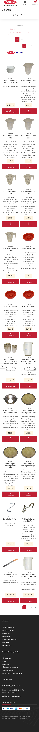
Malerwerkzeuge (8, 627)
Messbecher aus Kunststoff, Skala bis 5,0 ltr (28, 576)
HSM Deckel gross (28, 306)
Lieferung (6, 664)
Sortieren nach (19, 25)
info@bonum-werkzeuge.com (11, 696)
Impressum (7, 658)
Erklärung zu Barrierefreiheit (12, 673)
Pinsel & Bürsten (8, 630)
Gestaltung (6, 633)
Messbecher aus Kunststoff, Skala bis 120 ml (28, 362)
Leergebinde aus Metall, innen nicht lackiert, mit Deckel (10, 362)
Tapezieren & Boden (10, 639)
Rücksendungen (8, 670)
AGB (4, 661)
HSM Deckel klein (28, 249)
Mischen (23, 15)
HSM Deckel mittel (10, 306)
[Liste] (21, 39)
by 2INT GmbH (22, 718)
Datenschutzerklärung (10, 667)
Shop (16, 15)
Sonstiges (6, 636)
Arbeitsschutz (7, 645)
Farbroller (6, 642)
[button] (19, 29)
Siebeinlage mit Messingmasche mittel (10, 466)
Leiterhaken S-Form (10, 519)
